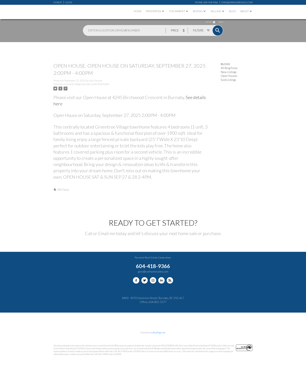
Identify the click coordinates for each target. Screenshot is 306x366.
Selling (216, 11)
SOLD (221, 22)
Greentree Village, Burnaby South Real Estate (86, 84)
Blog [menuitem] (232, 11)
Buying (198, 11)
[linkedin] (161, 280)
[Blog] (170, 280)
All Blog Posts (229, 68)
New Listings (229, 72)
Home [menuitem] (138, 11)
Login (68, 2)
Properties (153, 11)
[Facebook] (136, 280)
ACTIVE (209, 22)
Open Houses (229, 76)
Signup (57, 2)
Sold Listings (228, 79)
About (244, 11)
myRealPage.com (158, 332)
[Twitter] (144, 280)
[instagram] (153, 280)
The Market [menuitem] (177, 11)
